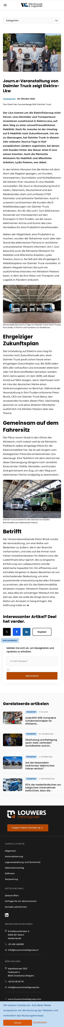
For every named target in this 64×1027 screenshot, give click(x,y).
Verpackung (11, 879)
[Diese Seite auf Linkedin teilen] (26, 632)
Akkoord (17, 1023)
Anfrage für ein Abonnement (20, 901)
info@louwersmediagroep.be (23, 987)
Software (10, 873)
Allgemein (10, 851)
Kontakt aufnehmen (16, 907)
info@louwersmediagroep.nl (23, 950)
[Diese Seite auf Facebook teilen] (17, 632)
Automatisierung (14, 856)
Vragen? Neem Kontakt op (26, 827)
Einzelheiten (40, 1022)
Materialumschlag (14, 867)
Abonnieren (32, 675)
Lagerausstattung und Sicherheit (22, 862)
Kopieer (42, 631)
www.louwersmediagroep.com (24, 999)
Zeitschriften (12, 895)
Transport (9, 99)
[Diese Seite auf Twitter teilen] (7, 632)
